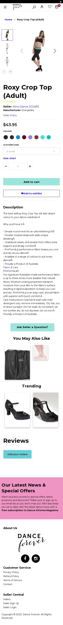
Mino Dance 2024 (24, 106)
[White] (54, 137)
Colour (7, 131)
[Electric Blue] (18, 137)
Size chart (9, 158)
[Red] (36, 137)
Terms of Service (12, 580)
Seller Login (9, 607)
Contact (7, 584)
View (9, 376)
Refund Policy (11, 576)
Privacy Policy (11, 572)
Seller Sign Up (11, 603)
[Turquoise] (42, 137)
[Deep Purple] (11, 137)
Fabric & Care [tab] (10, 267)
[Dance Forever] (17, 7)
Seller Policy (10, 115)
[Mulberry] (24, 137)
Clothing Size (11, 145)
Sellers (6, 599)
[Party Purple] (30, 137)
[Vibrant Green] (48, 137)
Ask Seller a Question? (32, 327)
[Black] (5, 137)
